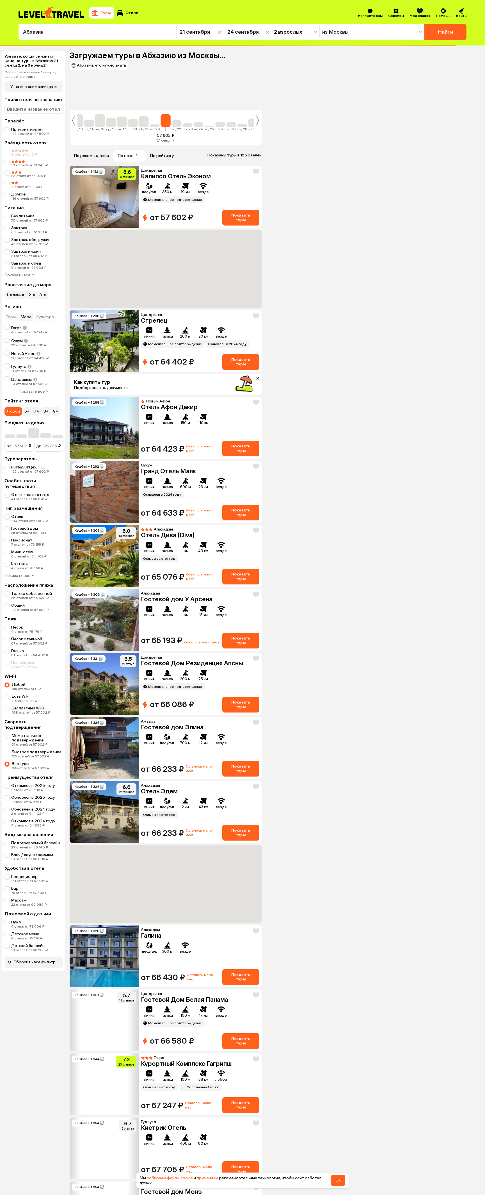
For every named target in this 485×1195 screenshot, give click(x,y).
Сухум (17, 340)
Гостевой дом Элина (172, 727)
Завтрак (19, 228)
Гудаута (18, 366)
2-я (31, 295)
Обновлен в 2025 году (33, 797)
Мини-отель (23, 552)
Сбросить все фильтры (35, 962)
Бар (15, 888)
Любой (13, 411)
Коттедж (20, 563)
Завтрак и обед (26, 263)
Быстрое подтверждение (36, 752)
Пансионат (21, 540)
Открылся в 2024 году (33, 821)
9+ (55, 411)
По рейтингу (162, 155)
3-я (42, 295)
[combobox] (97, 32)
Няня (16, 922)
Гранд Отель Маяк (168, 471)
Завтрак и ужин (26, 251)
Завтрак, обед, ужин (31, 239)
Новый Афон (23, 353)
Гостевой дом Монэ (171, 1111)
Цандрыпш (21, 379)
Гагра (16, 328)
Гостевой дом (24, 528)
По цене (125, 155)
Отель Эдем (159, 791)
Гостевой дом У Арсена (176, 599)
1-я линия (15, 295)
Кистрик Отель (163, 1047)
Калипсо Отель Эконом (176, 176)
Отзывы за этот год (30, 494)
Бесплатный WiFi (28, 708)
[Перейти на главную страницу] (52, 13)
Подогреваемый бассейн (35, 843)
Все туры (20, 763)
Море (26, 317)
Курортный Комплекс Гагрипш (186, 983)
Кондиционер (24, 876)
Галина (151, 855)
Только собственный (31, 593)
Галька (17, 650)
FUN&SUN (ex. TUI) (28, 467)
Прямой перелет (27, 129)
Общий (18, 605)
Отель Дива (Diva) (168, 535)
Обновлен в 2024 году (33, 809)
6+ (26, 411)
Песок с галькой (26, 639)
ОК (338, 1180)
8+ (46, 411)
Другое (18, 194)
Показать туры (240, 217)
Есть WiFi (20, 696)
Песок (17, 627)
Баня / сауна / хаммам (32, 854)
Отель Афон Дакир (169, 407)
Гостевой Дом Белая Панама (184, 919)
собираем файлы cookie (170, 1178)
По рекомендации (91, 155)
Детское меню (25, 934)
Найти (445, 32)
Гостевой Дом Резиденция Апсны (192, 663)
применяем (207, 1178)
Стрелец (154, 320)
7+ (36, 411)
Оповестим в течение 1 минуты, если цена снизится (30, 74)
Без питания (23, 216)
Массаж (19, 900)
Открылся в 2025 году (33, 785)
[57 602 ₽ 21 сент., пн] (166, 122)
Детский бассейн (28, 945)
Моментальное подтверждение (28, 738)
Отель (17, 516)
